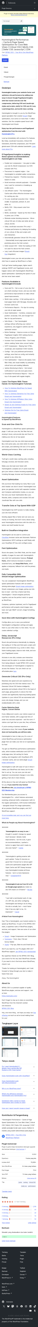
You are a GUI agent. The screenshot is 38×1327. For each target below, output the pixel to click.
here (14, 671)
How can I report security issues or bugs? (16, 1108)
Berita (4, 1255)
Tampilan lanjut (7, 1191)
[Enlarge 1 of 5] (16, 1029)
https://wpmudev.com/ (9, 996)
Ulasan (6, 72)
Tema (22, 1255)
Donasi (23, 1274)
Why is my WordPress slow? (11, 1088)
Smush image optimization (24, 586)
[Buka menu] (35, 3)
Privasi (4, 1262)
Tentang (4, 1252)
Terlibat (22, 1268)
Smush (25, 116)
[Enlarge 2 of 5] (34, 1029)
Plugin (22, 1259)
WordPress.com (8, 1284)
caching (25, 1182)
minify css (24, 1186)
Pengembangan (9, 77)
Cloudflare (5, 537)
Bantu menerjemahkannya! (19, 15)
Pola (21, 1262)
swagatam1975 (16, 876)
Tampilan (23, 1252)
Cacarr (17, 912)
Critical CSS (32, 1182)
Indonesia (9, 1302)
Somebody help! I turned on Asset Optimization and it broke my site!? (14, 1101)
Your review (6, 1223)
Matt (4, 1287)
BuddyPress (7, 1293)
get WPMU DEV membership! (26, 951)
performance (31, 1186)
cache (20, 1182)
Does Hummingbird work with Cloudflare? (16, 1076)
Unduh (5, 60)
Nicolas (29, 890)
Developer (5, 1274)
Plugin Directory (7, 8)
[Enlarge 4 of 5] (34, 1040)
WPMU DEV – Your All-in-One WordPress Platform (16, 1136)
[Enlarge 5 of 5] (16, 1050)
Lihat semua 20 (31, 1178)
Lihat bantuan (20, 1149)
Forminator (8, 939)
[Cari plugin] (21, 21)
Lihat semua (32, 1223)
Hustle (7, 945)
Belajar (4, 1268)
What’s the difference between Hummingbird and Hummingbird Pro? (14, 1094)
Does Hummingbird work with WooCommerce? (10, 1082)
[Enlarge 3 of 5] (16, 1040)
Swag (23, 1278)
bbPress (5, 1290)
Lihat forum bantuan (8, 1241)
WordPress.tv (7, 1278)
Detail (6, 67)
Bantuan (6, 82)
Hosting (4, 1259)
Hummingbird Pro (8, 134)
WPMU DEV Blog (8, 1008)
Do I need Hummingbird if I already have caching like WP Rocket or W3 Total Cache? (12, 1068)
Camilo (21, 848)
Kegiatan (23, 1271)
